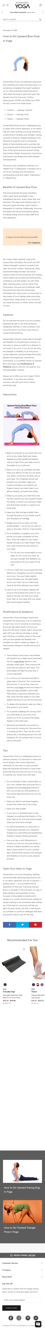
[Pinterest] (28, 1317)
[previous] (2, 12)
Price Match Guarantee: (22, 12)
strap (21, 687)
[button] (7, 1003)
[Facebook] (11, 1317)
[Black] (5, 984)
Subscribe (11, 1308)
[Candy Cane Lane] (37, 984)
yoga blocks (19, 661)
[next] (42, 12)
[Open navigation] (3, 5)
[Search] (7, 5)
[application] (38, 1324)
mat (27, 518)
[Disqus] (22, 1042)
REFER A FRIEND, (24, 1255)
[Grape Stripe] (42, 984)
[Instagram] (19, 1317)
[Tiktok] (36, 1317)
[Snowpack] (33, 984)
